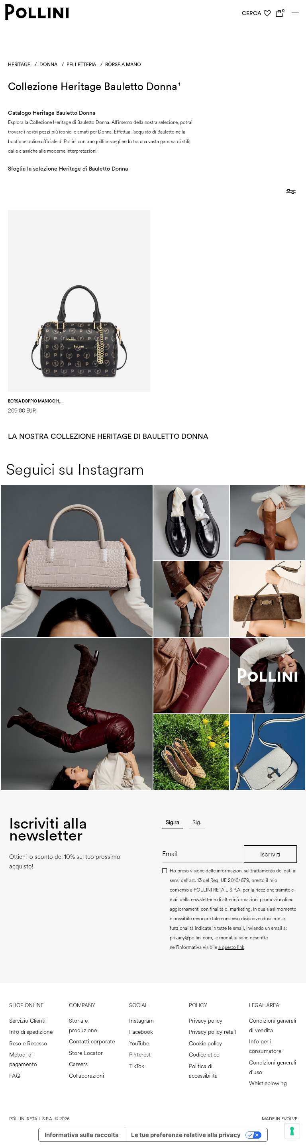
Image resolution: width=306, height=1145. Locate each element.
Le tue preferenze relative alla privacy (186, 1135)
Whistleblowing (268, 1083)
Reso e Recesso (28, 1043)
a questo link (231, 947)
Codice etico (204, 1055)
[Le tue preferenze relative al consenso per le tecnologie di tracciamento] (292, 1131)
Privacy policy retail (212, 1032)
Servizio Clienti (27, 1021)
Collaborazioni (86, 1076)
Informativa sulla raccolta (82, 1135)
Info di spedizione (31, 1032)
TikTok (136, 1066)
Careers (78, 1064)
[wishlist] (267, 14)
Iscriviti (270, 854)
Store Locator (86, 1053)
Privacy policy (205, 1021)
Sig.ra (172, 822)
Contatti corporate (92, 1041)
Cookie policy (205, 1043)
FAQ (14, 1076)
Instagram (141, 1021)
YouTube (139, 1043)
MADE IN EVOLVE (279, 1119)
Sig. (196, 822)
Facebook (141, 1032)
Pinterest (140, 1055)
